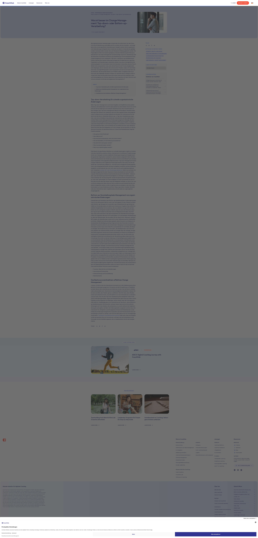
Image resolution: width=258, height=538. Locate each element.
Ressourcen (39, 3)
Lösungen (31, 3)
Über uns (47, 3)
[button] (21, 3)
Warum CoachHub (21, 3)
